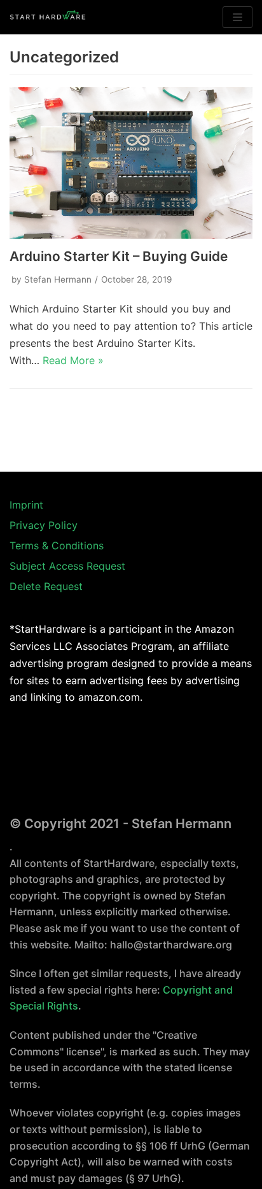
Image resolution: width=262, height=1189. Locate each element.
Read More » (73, 360)
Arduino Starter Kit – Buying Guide (119, 256)
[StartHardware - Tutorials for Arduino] (48, 17)
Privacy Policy (44, 525)
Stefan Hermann (58, 279)
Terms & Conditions (57, 545)
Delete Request (46, 586)
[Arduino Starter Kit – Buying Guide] (131, 163)
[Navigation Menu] (237, 17)
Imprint (26, 504)
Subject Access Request (67, 565)
